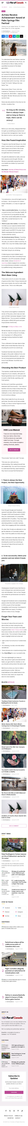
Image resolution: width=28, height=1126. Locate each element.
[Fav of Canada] (15, 3)
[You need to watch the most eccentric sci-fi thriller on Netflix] (14, 761)
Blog (3, 11)
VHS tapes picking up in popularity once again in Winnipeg (18, 1047)
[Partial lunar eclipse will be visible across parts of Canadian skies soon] (14, 933)
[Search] (25, 2)
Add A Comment (14, 825)
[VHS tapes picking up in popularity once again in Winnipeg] (6, 1047)
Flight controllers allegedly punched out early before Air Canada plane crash (15, 971)
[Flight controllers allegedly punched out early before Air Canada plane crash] (14, 959)
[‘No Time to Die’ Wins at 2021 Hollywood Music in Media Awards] (14, 784)
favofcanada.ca (6, 31)
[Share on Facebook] (3, 36)
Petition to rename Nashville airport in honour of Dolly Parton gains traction (15, 997)
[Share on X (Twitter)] (6, 36)
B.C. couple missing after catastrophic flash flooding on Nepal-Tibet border (19, 882)
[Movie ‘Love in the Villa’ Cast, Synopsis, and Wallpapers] (14, 738)
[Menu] (3, 2)
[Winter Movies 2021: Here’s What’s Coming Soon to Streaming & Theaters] (14, 715)
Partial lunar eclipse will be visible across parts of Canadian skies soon (14, 944)
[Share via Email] (21, 36)
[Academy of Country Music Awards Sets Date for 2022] (14, 807)
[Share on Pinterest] (10, 36)
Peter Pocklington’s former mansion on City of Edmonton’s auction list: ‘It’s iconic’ (14, 856)
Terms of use (18, 1115)
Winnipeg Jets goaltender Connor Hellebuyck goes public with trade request (18, 873)
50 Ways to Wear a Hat (15, 326)
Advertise (11, 1118)
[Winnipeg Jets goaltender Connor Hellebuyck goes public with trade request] (6, 873)
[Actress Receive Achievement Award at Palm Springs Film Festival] (14, 48)
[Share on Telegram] (14, 36)
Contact (17, 1118)
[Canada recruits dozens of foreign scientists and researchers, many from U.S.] (6, 892)
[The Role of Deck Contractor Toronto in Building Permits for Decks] (14, 692)
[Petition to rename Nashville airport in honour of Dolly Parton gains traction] (14, 986)
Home (10, 7)
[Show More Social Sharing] (24, 36)
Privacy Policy (13, 1098)
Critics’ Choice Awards (17, 630)
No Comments (6, 32)
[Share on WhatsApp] (17, 36)
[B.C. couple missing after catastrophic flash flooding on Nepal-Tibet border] (6, 882)
